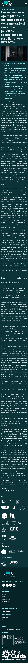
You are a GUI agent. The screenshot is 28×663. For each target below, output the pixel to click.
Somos (4, 594)
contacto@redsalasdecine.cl (12, 629)
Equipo (4, 596)
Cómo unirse (5, 601)
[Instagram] (7, 585)
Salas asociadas (6, 599)
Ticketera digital (6, 611)
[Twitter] (10, 585)
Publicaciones (6, 617)
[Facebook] (3, 585)
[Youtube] (14, 585)
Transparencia (6, 620)
